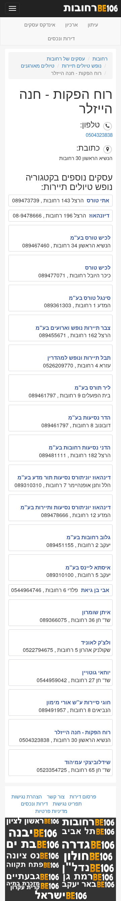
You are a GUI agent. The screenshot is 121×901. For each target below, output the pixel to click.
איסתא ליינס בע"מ (88, 567)
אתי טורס (98, 200)
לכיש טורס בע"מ (90, 237)
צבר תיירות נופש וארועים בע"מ (73, 327)
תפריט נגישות (67, 803)
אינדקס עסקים (39, 24)
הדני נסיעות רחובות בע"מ (80, 447)
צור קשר (56, 796)
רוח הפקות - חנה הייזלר (82, 732)
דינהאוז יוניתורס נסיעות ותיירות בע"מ (66, 507)
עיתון (93, 24)
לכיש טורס (98, 267)
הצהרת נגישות (26, 796)
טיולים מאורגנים (37, 65)
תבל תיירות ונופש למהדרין (79, 357)
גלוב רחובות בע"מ (89, 537)
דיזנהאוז (99, 215)
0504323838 (99, 134)
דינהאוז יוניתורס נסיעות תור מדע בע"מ (64, 477)
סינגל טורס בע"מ (90, 298)
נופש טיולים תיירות (82, 65)
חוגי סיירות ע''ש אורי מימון (78, 702)
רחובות (100, 58)
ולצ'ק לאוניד (96, 642)
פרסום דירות (83, 796)
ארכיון (71, 24)
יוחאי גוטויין (96, 672)
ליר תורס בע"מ (93, 387)
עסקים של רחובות (66, 58)
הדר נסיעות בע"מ (89, 417)
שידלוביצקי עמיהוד (88, 762)
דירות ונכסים (61, 38)
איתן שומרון (96, 612)
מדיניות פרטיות (51, 810)
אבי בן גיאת (95, 590)
